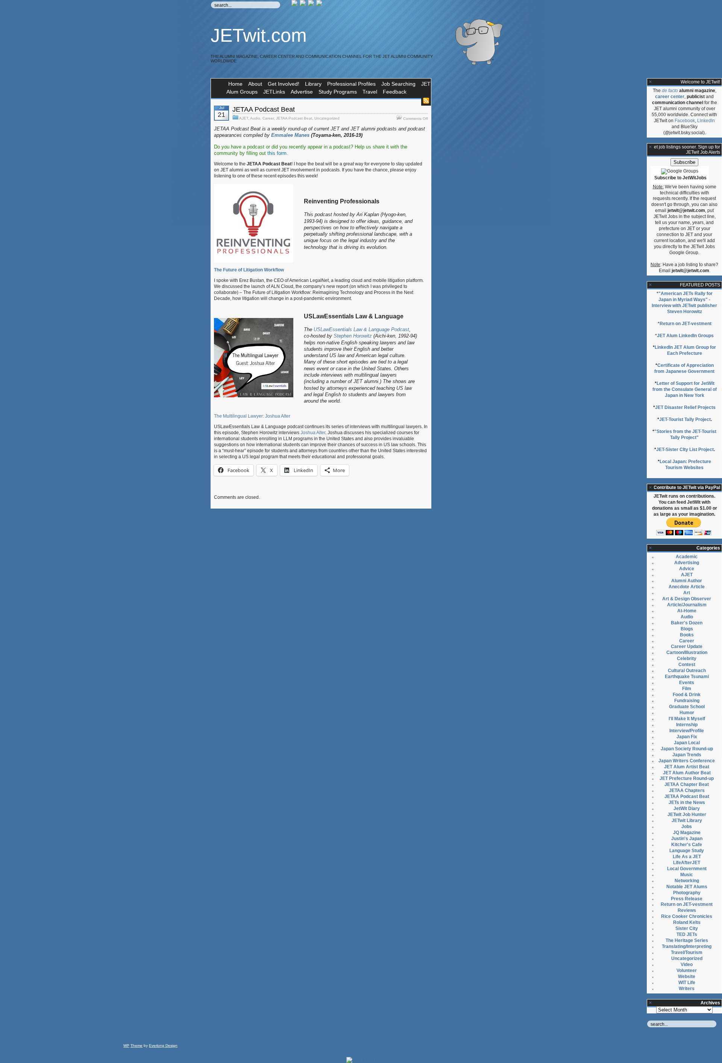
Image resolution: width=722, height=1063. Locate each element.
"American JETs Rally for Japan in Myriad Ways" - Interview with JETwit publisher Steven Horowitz (684, 302)
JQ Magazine (687, 832)
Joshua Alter (312, 432)
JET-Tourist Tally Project (685, 419)
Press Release (686, 898)
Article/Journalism (687, 604)
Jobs (686, 826)
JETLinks (274, 92)
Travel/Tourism (686, 952)
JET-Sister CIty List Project (685, 449)
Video (687, 964)
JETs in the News (687, 802)
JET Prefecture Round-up (687, 778)
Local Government (687, 868)
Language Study (686, 850)
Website (686, 976)
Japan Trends (686, 754)
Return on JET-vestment (685, 323)
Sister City (686, 928)
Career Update (686, 646)
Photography (687, 892)
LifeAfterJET (686, 862)
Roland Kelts (687, 922)
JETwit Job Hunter (686, 814)
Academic (687, 556)
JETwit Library (687, 820)
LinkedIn (706, 120)
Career (268, 118)
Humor (687, 712)
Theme (136, 1045)
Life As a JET (687, 856)
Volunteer (686, 970)
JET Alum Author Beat (687, 772)
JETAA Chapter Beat (686, 784)
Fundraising (686, 700)
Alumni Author (686, 580)
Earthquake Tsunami (687, 676)
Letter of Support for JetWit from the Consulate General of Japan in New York (684, 389)
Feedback (395, 92)
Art (686, 592)
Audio (255, 118)
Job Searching (398, 84)
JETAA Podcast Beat (263, 109)
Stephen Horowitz (353, 336)
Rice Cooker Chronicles (686, 916)
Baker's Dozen (686, 622)
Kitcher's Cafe (686, 844)
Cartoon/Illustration (686, 652)
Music (686, 874)
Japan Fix (686, 736)
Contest (686, 664)
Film (686, 688)
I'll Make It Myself (687, 718)
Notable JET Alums (686, 886)
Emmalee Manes (290, 135)
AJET (243, 118)
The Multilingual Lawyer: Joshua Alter (252, 416)
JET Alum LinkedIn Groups (685, 335)
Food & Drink (687, 694)
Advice (686, 568)
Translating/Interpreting (686, 946)
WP (126, 1045)
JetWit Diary (686, 808)
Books (687, 634)
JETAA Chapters (687, 790)
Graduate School (687, 706)
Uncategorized (327, 118)
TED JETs (686, 934)
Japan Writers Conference (686, 760)
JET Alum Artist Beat (686, 766)
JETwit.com (259, 35)
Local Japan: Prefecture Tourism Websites (685, 464)
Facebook (685, 120)
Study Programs (338, 92)
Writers (687, 988)
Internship (687, 724)
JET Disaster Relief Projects (685, 407)
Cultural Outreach (687, 670)
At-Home (686, 610)
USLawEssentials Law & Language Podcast (361, 329)
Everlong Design (163, 1045)
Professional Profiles (351, 84)
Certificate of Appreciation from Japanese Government (684, 368)
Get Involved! (283, 84)
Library (313, 84)
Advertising (686, 562)
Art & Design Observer (686, 598)
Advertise (302, 92)
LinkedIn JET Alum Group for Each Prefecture (685, 350)
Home (235, 84)
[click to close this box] (650, 82)
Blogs (687, 628)
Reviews (687, 910)
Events (686, 682)
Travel (370, 92)
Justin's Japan (686, 838)
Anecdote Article (687, 586)
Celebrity (686, 658)
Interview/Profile (686, 730)
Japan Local (687, 742)
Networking (687, 880)
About (255, 84)
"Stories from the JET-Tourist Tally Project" (685, 434)
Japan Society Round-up (687, 748)
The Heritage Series (687, 940)
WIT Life (686, 982)
